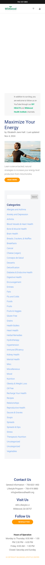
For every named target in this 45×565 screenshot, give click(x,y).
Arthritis (10, 219)
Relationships (13, 403)
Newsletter (24, 522)
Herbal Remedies (14, 335)
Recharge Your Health (16, 393)
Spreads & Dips (14, 427)
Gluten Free (12, 316)
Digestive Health (14, 277)
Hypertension (13, 345)
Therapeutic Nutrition (16, 437)
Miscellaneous (13, 369)
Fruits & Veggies (14, 311)
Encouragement (14, 282)
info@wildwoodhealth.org (22, 492)
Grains (10, 321)
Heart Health (12, 330)
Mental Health (13, 359)
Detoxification (13, 267)
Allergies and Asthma (16, 209)
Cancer (10, 248)
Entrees (10, 287)
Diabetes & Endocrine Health (19, 272)
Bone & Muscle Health (17, 229)
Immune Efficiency (15, 349)
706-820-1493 (32, 485)
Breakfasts (12, 243)
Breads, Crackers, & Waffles (19, 238)
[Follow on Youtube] (25, 530)
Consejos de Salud (15, 258)
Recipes (10, 398)
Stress (10, 432)
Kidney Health (13, 354)
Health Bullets (13, 325)
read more (12, 180)
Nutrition (11, 379)
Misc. (9, 364)
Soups (10, 417)
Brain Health (12, 233)
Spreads (10, 422)
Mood (9, 374)
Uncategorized (13, 441)
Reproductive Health (16, 407)
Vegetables (12, 451)
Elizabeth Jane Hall (16, 132)
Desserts (11, 262)
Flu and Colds (13, 296)
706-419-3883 (31, 488)
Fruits (9, 306)
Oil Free (10, 388)
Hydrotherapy (13, 340)
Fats (9, 291)
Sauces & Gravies (14, 412)
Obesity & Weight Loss (17, 383)
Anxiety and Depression (17, 214)
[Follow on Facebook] (20, 530)
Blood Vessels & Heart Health (20, 224)
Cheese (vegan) (14, 253)
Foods (9, 301)
